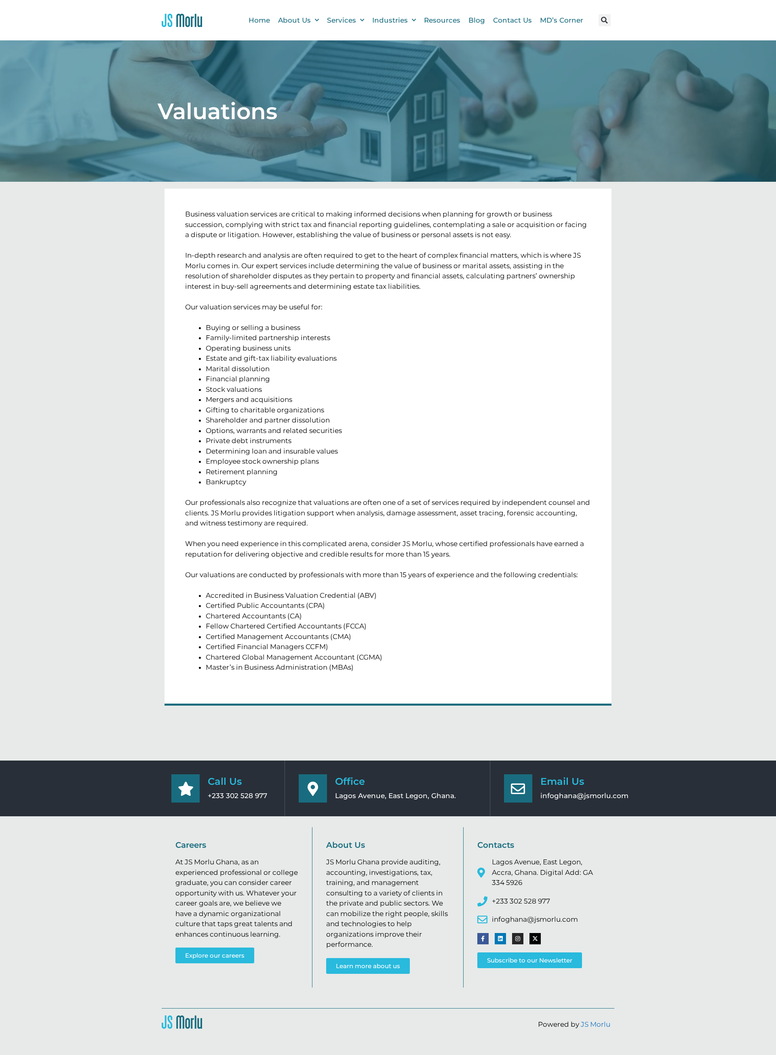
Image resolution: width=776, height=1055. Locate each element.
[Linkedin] (500, 938)
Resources (442, 20)
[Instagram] (517, 938)
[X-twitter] (535, 938)
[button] (605, 20)
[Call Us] (185, 788)
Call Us (225, 781)
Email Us (562, 781)
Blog (476, 20)
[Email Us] (518, 788)
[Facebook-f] (483, 938)
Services (341, 20)
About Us (294, 20)
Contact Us (512, 20)
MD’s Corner (561, 20)
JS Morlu (595, 1024)
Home (259, 20)
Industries (390, 20)
